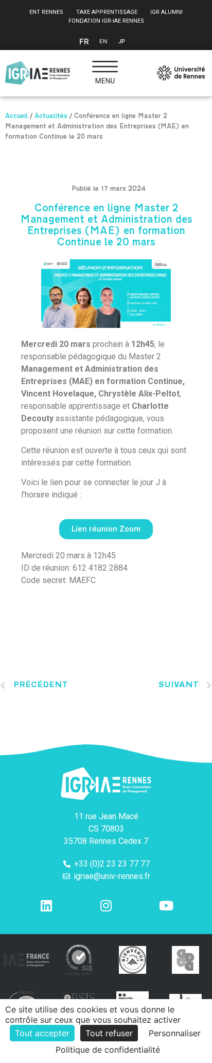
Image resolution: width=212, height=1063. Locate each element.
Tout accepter (42, 1033)
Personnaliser (175, 1033)
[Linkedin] (46, 906)
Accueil (16, 117)
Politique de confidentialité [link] (108, 1049)
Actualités (50, 117)
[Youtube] (166, 906)
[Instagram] (106, 906)
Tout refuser (109, 1033)
